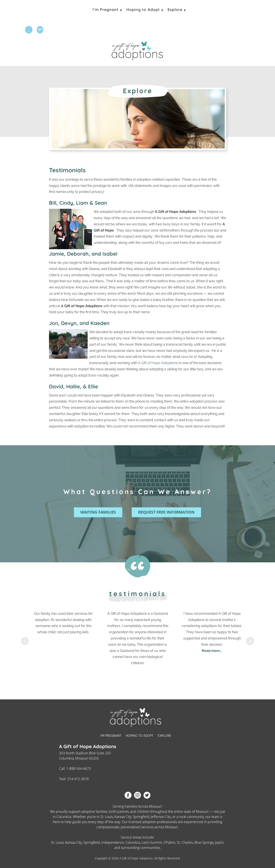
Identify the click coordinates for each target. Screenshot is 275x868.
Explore (175, 9)
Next (250, 641)
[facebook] (128, 795)
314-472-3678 (78, 778)
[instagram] (137, 795)
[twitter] (147, 795)
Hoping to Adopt (143, 9)
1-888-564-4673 (78, 768)
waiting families (98, 512)
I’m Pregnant (106, 9)
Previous (25, 641)
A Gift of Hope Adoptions (157, 363)
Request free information (166, 512)
